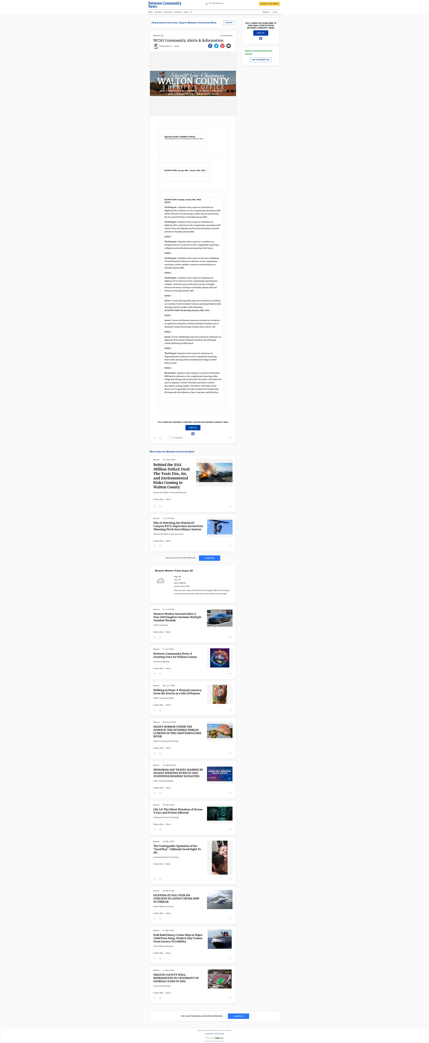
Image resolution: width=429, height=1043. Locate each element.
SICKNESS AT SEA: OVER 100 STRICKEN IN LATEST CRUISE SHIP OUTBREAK (176, 898)
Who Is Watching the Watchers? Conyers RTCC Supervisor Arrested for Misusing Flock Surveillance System (178, 526)
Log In (275, 12)
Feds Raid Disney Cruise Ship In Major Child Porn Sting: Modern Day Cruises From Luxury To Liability (178, 938)
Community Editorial (161, 662)
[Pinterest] (222, 45)
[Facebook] (210, 45)
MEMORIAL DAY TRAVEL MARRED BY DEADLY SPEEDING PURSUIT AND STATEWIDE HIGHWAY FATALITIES (178, 773)
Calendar (158, 12)
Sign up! (193, 428)
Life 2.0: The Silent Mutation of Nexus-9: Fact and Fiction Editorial (178, 811)
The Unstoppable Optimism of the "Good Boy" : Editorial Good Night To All (177, 849)
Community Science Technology (166, 817)
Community (167, 12)
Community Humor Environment (166, 857)
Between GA (158, 36)
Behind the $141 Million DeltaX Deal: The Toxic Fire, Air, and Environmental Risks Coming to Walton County (171, 476)
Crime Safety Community (163, 946)
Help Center (219, 1034)
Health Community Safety (163, 698)
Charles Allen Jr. (166, 46)
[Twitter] (216, 45)
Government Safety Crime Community (168, 534)
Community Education (162, 986)
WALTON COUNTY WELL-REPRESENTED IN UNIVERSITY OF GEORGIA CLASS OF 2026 (176, 978)
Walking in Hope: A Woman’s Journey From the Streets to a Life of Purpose (177, 691)
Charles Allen (158, 499)
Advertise (178, 12)
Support (228, 23)
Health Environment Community (166, 741)
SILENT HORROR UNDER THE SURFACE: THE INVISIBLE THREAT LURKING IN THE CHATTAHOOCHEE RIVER (177, 731)
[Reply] (160, 438)
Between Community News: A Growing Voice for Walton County (175, 655)
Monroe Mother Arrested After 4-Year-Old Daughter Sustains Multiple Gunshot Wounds (177, 617)
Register (266, 12)
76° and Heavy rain (215, 3)
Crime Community (160, 625)
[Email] (228, 45)
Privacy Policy (219, 1041)
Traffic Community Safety (163, 781)
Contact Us (209, 1034)
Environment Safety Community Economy (169, 492)
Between (156, 460)
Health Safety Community (163, 906)
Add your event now (261, 60)
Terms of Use (209, 1041)
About (185, 12)
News (150, 12)
